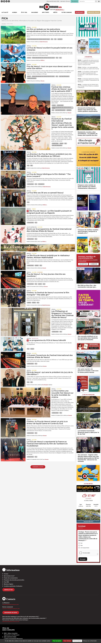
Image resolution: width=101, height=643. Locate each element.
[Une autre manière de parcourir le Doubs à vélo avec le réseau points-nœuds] (88, 359)
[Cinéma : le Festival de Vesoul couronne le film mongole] (13, 296)
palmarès (60, 39)
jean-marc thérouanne (64, 76)
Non (82, 545)
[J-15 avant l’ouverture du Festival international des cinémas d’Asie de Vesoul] (13, 359)
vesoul (32, 348)
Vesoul (29, 27)
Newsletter (8, 589)
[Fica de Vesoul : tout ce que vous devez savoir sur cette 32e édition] (13, 70)
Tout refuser (67, 641)
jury (44, 284)
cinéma (29, 57)
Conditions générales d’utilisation (13, 586)
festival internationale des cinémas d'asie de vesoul (38, 39)
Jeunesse (40, 272)
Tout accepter (57, 641)
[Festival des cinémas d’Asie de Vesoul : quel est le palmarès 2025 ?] (25, 91)
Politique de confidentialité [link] (90, 641)
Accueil (4, 23)
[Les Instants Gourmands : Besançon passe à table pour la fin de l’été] (88, 421)
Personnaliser (77, 641)
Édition (52, 9)
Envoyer (83, 559)
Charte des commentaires (11, 578)
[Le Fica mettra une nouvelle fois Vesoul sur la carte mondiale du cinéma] (25, 394)
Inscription (83, 264)
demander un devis (10, 612)
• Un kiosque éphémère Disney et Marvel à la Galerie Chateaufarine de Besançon (88, 80)
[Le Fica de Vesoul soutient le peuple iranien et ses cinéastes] (13, 51)
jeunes (40, 284)
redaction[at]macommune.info (10, 604)
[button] (96, 1)
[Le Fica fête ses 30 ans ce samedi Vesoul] (13, 196)
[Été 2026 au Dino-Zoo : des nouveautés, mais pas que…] (88, 276)
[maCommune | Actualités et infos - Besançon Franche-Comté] (50, 7)
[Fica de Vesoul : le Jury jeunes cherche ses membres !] (13, 278)
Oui (81, 543)
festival (28, 76)
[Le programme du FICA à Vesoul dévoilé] (13, 344)
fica (52, 39)
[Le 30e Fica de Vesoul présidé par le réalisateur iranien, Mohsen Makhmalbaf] (13, 259)
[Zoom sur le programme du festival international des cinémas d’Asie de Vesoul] (13, 233)
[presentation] (78, 403)
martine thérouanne (31, 78)
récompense (41, 184)
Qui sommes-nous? (9, 575)
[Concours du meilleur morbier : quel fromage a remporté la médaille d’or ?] (88, 220)
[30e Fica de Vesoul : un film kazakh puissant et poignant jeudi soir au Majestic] (13, 215)
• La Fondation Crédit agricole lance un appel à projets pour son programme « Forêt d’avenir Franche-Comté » (88, 74)
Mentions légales (8, 584)
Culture (34, 27)
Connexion (93, 264)
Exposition (35, 338)
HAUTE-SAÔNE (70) (32, 227)
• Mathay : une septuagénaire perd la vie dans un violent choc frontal (88, 68)
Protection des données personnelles (14, 580)
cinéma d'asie (60, 105)
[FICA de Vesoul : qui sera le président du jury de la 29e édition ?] (13, 376)
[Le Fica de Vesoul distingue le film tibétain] (13, 178)
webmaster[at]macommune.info (10, 621)
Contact (6, 573)
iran (60, 57)
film (55, 39)
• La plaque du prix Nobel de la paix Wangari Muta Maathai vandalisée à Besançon (88, 86)
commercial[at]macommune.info (11, 608)
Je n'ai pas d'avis (85, 547)
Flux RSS (6, 582)
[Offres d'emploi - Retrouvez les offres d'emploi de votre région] (88, 144)
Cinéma (34, 209)
